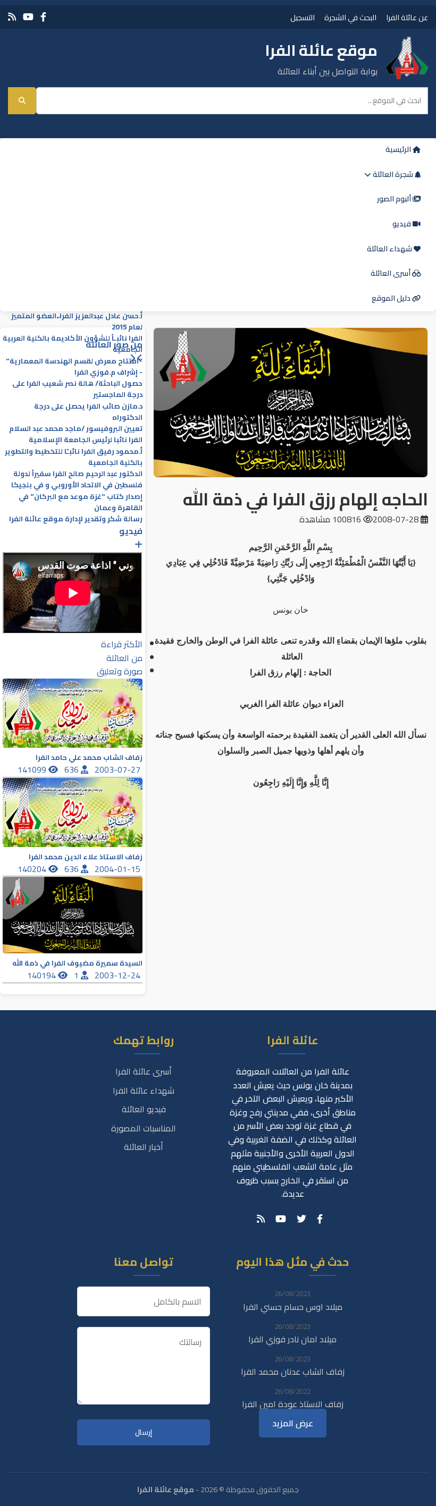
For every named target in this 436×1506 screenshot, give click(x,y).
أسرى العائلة (391, 273)
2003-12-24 (118, 975)
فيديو (402, 224)
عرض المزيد (292, 1423)
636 (72, 769)
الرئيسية (399, 149)
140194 (42, 975)
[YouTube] (28, 17)
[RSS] (12, 17)
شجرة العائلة (393, 174)
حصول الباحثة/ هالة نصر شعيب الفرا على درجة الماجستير (77, 389)
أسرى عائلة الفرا (143, 1071)
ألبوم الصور (395, 199)
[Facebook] (43, 17)
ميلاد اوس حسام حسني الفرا (292, 1307)
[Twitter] (301, 1219)
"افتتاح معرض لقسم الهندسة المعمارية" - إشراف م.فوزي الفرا (74, 366)
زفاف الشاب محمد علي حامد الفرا (89, 757)
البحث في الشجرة (350, 17)
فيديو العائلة (144, 1109)
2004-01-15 (118, 869)
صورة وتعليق (119, 671)
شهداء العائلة (390, 249)
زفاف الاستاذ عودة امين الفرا (292, 1404)
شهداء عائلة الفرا (143, 1090)
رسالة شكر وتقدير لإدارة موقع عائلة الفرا (75, 519)
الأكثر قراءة (121, 644)
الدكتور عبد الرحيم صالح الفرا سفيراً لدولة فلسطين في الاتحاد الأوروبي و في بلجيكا (76, 479)
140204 (33, 869)
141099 (33, 769)
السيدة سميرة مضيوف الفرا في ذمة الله (77, 963)
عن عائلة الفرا (407, 17)
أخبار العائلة (143, 1147)
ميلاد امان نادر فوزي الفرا (292, 1339)
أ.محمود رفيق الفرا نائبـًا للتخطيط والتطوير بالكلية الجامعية (73, 457)
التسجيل (302, 17)
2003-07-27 (118, 769)
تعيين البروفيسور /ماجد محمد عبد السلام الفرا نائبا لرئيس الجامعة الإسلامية (75, 434)
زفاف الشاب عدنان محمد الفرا (293, 1372)
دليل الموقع (392, 298)
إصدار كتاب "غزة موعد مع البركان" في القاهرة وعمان (80, 502)
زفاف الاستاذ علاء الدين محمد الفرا (85, 857)
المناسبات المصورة (143, 1128)
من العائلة (124, 658)
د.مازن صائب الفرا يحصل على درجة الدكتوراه (88, 412)
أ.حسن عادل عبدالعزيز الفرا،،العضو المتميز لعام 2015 (76, 321)
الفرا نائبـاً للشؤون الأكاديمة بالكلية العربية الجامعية (72, 344)
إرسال (143, 1432)
